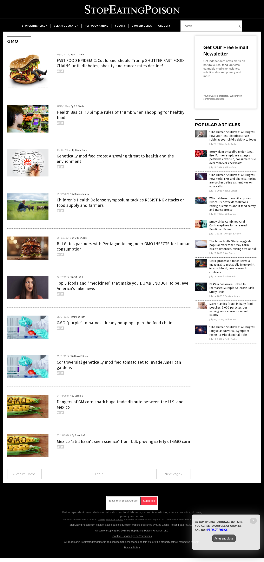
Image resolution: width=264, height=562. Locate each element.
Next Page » (174, 474)
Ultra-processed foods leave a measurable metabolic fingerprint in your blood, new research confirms (231, 266)
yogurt (120, 25)
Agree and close (223, 538)
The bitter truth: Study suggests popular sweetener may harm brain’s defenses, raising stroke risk (233, 245)
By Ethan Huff (78, 317)
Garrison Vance (232, 296)
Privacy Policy (132, 547)
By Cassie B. (78, 396)
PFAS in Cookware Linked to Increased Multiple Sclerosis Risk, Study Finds (232, 288)
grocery (164, 25)
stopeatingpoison (34, 25)
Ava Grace (230, 253)
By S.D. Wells (77, 54)
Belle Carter (231, 144)
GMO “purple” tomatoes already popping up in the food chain (114, 322)
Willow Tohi (230, 167)
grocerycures (142, 25)
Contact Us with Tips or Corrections (132, 536)
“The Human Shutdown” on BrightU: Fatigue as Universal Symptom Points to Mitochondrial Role (232, 330)
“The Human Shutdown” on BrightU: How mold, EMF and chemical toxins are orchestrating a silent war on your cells (232, 180)
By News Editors (79, 356)
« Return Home (24, 474)
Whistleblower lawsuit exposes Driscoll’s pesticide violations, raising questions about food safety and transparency (232, 204)
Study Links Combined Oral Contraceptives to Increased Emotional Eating (228, 225)
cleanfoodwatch (66, 25)
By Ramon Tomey (80, 194)
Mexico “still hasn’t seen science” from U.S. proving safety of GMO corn (123, 441)
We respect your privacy (110, 519)
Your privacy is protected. (216, 96)
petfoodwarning (96, 25)
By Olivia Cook (79, 150)
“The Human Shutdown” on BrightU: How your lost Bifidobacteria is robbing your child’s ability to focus (232, 135)
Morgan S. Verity (232, 233)
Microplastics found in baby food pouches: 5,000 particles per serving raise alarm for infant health (231, 309)
